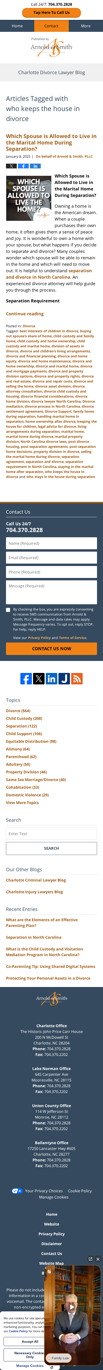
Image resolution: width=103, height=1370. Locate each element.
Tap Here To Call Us (52, 12)
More (86, 25)
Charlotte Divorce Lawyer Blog (51, 47)
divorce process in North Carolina (52, 406)
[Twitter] (39, 678)
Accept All (30, 1341)
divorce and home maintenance (44, 361)
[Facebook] (26, 678)
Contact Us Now (51, 648)
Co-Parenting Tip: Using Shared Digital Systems (50, 966)
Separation (21, 726)
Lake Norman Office (51, 1068)
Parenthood (21, 756)
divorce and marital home (57, 366)
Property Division (26, 772)
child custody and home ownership (46, 341)
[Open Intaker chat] (52, 1367)
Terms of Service (72, 637)
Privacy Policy (39, 637)
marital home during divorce (29, 436)
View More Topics (22, 802)
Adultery (18, 764)
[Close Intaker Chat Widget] (98, 1259)
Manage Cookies (54, 1197)
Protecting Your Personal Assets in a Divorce (48, 978)
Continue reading (25, 313)
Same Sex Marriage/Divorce (36, 779)
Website (51, 1224)
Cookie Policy (80, 1190)
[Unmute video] (72, 1307)
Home (17, 25)
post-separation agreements (44, 446)
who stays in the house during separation (60, 476)
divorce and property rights (57, 376)
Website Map (51, 1263)
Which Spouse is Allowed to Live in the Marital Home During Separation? (51, 142)
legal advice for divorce (57, 426)
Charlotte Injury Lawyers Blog (34, 891)
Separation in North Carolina (34, 937)
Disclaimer (51, 1243)
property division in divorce (56, 451)
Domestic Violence (27, 795)
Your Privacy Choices (44, 1190)
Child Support (24, 733)
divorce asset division (53, 386)
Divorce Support (58, 411)
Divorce (29, 326)
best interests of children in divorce (49, 331)
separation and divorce (45, 461)
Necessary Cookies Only (30, 1355)
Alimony (18, 749)
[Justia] (64, 678)
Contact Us (51, 1253)
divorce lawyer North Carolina (56, 401)
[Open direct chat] (90, 1259)
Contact (51, 25)
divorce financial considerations (47, 396)
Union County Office (51, 1105)
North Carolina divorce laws (44, 441)
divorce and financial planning (31, 356)
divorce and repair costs (52, 381)
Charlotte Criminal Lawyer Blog (36, 880)
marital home (72, 431)
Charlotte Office (51, 1025)
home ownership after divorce (50, 421)
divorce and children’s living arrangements (55, 351)
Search (51, 848)
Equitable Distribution (31, 741)
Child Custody (24, 718)
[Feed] (77, 678)
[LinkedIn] (51, 678)
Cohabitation (22, 787)
